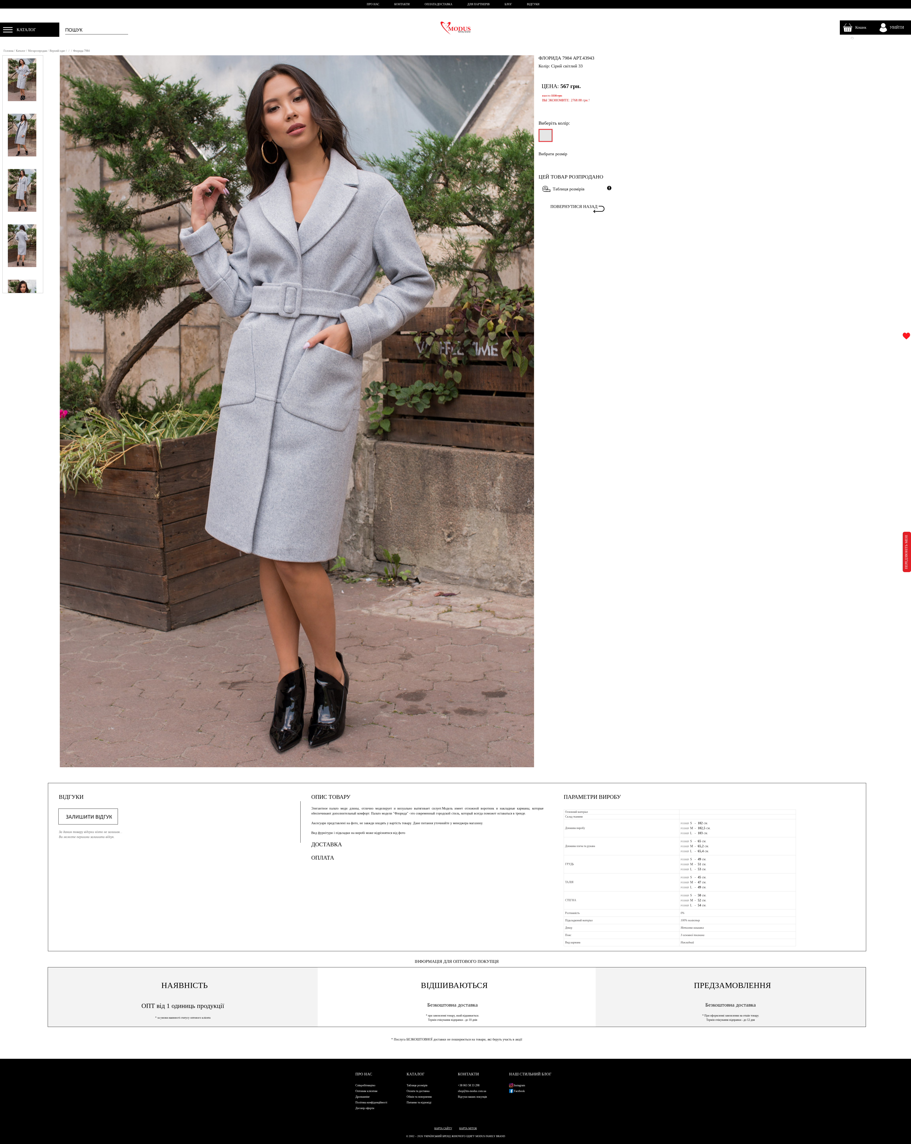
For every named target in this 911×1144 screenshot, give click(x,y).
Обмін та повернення (419, 1096)
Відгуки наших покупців (472, 1096)
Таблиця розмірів (569, 189)
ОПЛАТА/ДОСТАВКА (438, 4)
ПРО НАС (373, 4)
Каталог (20, 50)
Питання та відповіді (419, 1102)
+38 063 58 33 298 (468, 1085)
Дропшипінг (362, 1096)
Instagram (519, 1085)
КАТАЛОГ (26, 29)
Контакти (468, 1074)
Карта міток (468, 1128)
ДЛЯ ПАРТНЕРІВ (478, 4)
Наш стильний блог (530, 1074)
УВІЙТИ (897, 27)
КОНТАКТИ (402, 4)
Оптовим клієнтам (366, 1091)
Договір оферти (364, 1108)
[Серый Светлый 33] (545, 137)
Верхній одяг (57, 50)
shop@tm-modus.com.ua (472, 1091)
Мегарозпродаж (37, 50)
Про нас (363, 1074)
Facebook (519, 1091)
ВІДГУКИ (533, 4)
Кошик (860, 27)
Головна (8, 50)
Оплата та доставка (418, 1091)
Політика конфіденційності (371, 1102)
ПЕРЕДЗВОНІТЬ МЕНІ (906, 552)
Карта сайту (443, 1128)
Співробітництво (365, 1085)
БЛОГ (508, 4)
